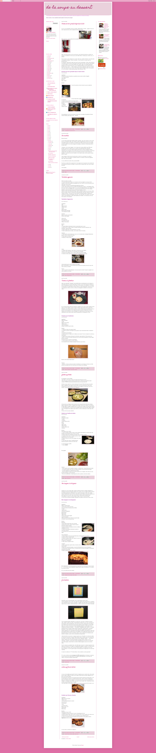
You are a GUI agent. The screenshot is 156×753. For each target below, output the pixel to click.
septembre (50, 145)
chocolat (67, 275)
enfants (48, 69)
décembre (50, 141)
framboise (68, 369)
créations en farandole (51, 108)
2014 (48, 134)
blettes (66, 478)
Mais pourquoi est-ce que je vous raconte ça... (52, 89)
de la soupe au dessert (69, 8)
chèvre (48, 63)
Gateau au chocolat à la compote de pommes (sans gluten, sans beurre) (106, 26)
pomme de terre (72, 130)
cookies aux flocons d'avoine (68, 667)
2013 (48, 135)
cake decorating (50, 60)
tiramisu (76, 369)
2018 (48, 128)
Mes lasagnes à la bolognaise (69, 484)
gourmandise (49, 73)
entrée (68, 478)
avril (49, 164)
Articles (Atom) (68, 738)
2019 (48, 127)
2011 (48, 138)
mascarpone (72, 369)
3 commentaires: (77, 170)
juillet (49, 146)
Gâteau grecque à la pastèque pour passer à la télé (106, 36)
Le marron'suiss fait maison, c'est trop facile (106, 45)
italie (48, 74)
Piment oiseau (50, 93)
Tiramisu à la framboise (67, 281)
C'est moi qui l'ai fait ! (51, 86)
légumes (48, 75)
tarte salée (49, 78)
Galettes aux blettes (66, 375)
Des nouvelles (65, 136)
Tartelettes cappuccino (67, 177)
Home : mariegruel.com (52, 112)
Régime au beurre (51, 95)
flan (69, 478)
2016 (48, 131)
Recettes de (100, 58)
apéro (48, 59)
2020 (48, 125)
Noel (48, 57)
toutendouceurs (50, 97)
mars (49, 165)
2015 (48, 132)
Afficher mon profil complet (50, 38)
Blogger (82, 745)
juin (49, 148)
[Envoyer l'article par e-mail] (82, 170)
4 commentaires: (77, 368)
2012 (48, 137)
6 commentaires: (77, 732)
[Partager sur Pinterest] (88, 129)
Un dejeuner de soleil (51, 99)
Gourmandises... (65, 580)
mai (49, 149)
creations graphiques (51, 107)
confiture (48, 65)
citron (48, 64)
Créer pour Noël (50, 109)
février (49, 167)
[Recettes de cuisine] (101, 66)
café (65, 275)
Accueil (49, 84)
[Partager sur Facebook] (87, 129)
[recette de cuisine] (100, 62)
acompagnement (67, 130)
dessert (70, 275)
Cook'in (48, 55)
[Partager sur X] (86, 129)
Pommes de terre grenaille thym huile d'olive (73, 24)
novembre (50, 142)
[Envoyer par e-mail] (83, 129)
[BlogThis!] (84, 129)
